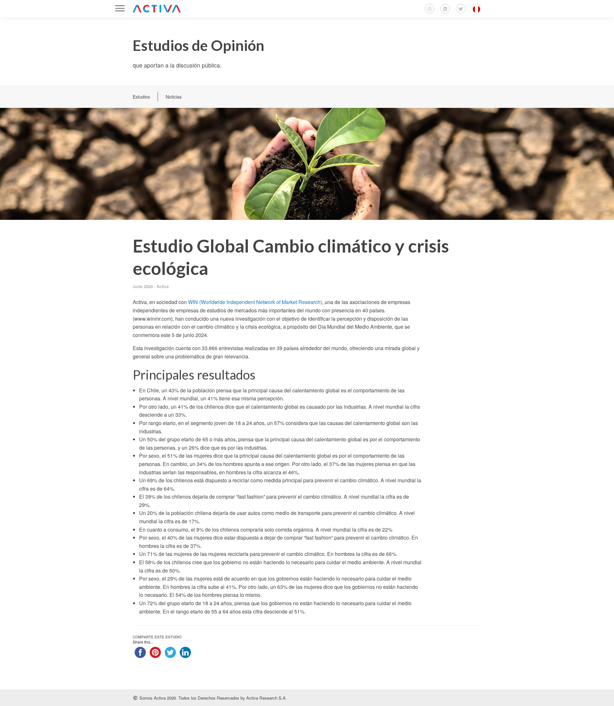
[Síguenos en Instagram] (429, 8)
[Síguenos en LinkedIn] (445, 8)
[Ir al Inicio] (157, 8)
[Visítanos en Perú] (476, 8)
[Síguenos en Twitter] (461, 8)
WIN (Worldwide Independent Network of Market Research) (255, 302)
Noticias (174, 96)
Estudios (141, 96)
